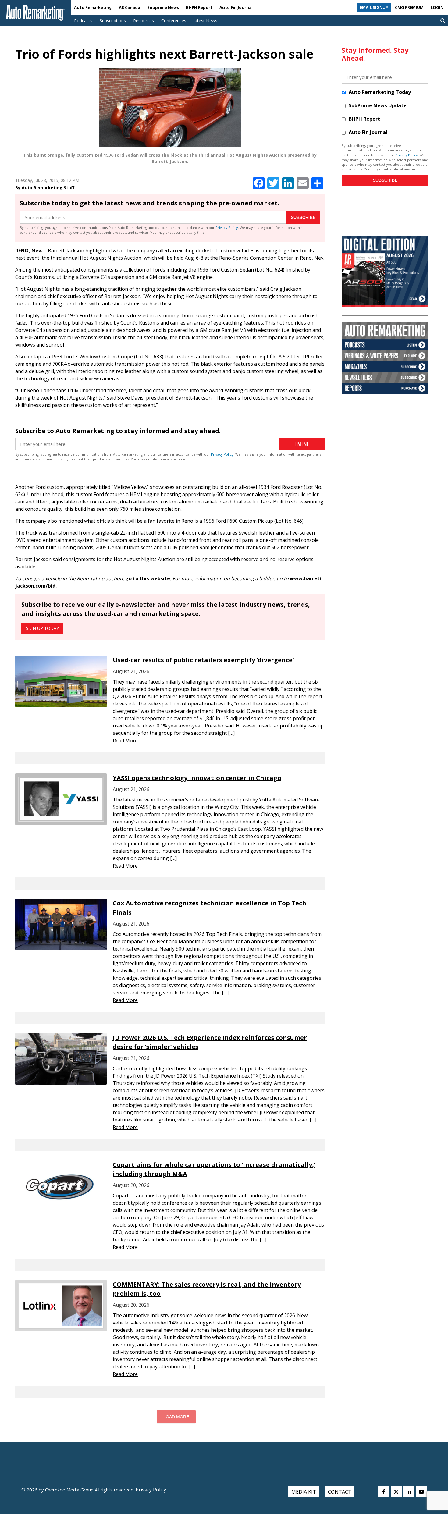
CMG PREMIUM (409, 7)
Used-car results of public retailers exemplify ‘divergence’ (203, 660)
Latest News (204, 20)
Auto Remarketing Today (380, 92)
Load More (176, 1416)
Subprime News (163, 7)
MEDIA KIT (303, 1491)
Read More (125, 740)
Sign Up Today (42, 628)
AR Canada (129, 7)
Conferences (173, 20)
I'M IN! (301, 444)
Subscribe (303, 217)
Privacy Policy (226, 227)
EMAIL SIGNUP (374, 7)
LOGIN (437, 7)
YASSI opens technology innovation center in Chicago (197, 778)
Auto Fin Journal (236, 7)
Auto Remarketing (93, 7)
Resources (143, 20)
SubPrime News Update (378, 105)
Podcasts (83, 20)
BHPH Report (199, 7)
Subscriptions (113, 20)
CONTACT (339, 1491)
